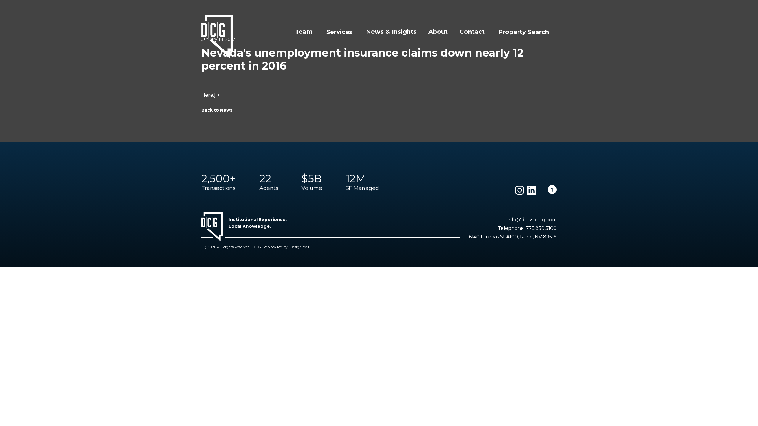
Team (304, 31)
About (438, 31)
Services (339, 32)
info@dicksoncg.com (532, 219)
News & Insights (391, 31)
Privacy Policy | (276, 247)
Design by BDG (303, 247)
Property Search (523, 32)
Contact (472, 31)
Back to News (216, 110)
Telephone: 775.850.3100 (527, 228)
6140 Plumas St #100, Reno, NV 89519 (513, 237)
